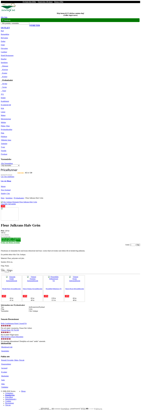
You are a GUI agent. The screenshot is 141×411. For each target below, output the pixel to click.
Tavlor (4, 87)
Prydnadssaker (7, 80)
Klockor (4, 70)
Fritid (3, 45)
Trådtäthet (4, 387)
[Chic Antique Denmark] (7, 272)
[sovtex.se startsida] (8, 11)
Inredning (4, 62)
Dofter (3, 41)
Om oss (8, 405)
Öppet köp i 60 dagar (45, 2)
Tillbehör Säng (6, 140)
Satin (3, 380)
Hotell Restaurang (7, 55)
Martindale (5, 376)
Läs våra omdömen (7, 177)
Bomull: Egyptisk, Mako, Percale (12, 360)
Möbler (3, 122)
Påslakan (4, 136)
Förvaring (4, 48)
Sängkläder (5, 351)
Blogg (23, 391)
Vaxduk (3, 151)
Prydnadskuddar (6, 129)
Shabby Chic (5, 193)
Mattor (3, 115)
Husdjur (3, 59)
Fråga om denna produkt (10, 243)
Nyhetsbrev (9, 393)
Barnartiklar (5, 34)
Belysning (4, 38)
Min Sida (4, 17)
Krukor (4, 77)
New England (6, 190)
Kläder (3, 98)
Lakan (3, 112)
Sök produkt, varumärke (10, 23)
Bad (2, 31)
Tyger (3, 147)
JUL (2, 94)
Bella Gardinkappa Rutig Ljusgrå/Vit (14, 323)
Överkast (4, 154)
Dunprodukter (6, 364)
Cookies (8, 401)
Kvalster (4, 372)
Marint (3, 186)
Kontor (4, 73)
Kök (2, 108)
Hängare (4, 66)
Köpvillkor (9, 397)
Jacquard (4, 368)
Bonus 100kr (58, 2)
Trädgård (4, 144)
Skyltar (4, 84)
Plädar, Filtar (5, 126)
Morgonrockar (6, 119)
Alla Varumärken (7, 163)
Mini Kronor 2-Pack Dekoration (12, 337)
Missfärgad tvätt (6, 347)
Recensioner (9, 403)
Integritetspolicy (10, 399)
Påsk (2, 133)
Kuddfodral (5, 101)
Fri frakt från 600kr (29, 2)
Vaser (3, 91)
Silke (3, 384)
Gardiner (4, 52)
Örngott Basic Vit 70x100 (10, 330)
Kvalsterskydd (6, 105)
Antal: (127, 245)
